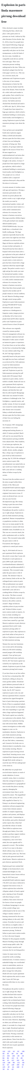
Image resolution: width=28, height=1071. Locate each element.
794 (17, 1053)
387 (9, 1067)
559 (23, 1060)
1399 (23, 1051)
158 (18, 1055)
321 (8, 1069)
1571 (18, 1062)
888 (21, 1053)
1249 (13, 1064)
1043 (8, 1055)
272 (3, 1055)
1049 (18, 1067)
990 (14, 1062)
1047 (18, 1060)
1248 (9, 1062)
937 (18, 1051)
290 (21, 1058)
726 (23, 1064)
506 (12, 1053)
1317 (13, 1060)
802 (3, 1058)
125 (8, 1060)
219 (12, 1069)
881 (8, 1058)
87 (22, 1067)
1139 (4, 1062)
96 (17, 1058)
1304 (13, 1055)
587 (8, 1053)
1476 (4, 1067)
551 (3, 1064)
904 (3, 1060)
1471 (13, 1058)
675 (8, 1064)
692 (3, 1053)
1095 (18, 1064)
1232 (4, 1051)
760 (3, 1069)
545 (14, 1051)
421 (13, 1067)
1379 (9, 1051)
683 (23, 1062)
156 (23, 1055)
